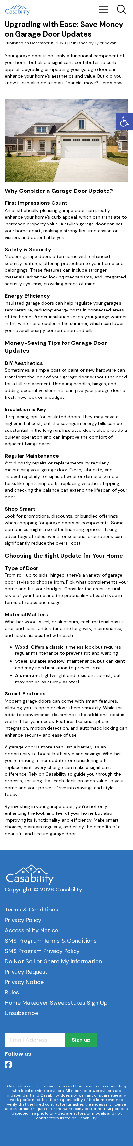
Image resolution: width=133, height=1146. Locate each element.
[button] (124, 121)
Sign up (81, 1039)
